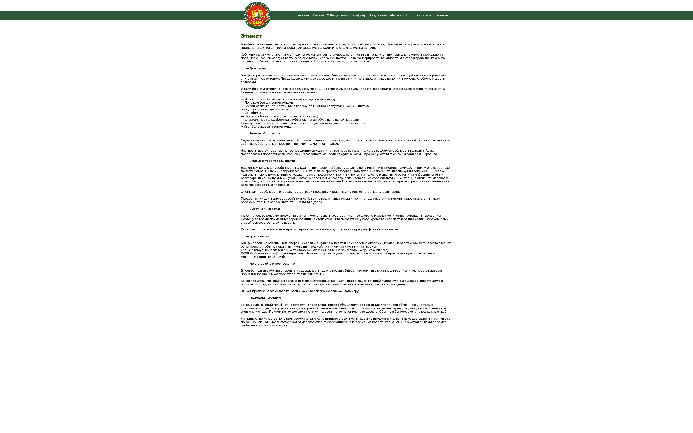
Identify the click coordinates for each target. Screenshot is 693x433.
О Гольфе (424, 15)
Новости (317, 15)
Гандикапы (378, 15)
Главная (303, 15)
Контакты (441, 15)
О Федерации (337, 15)
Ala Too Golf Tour (402, 15)
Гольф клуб (359, 15)
